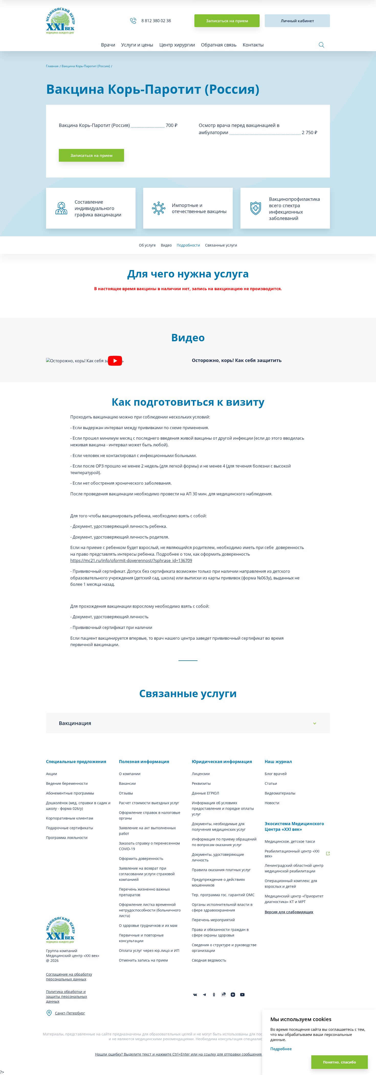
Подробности (188, 245)
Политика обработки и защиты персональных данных (66, 996)
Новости (272, 802)
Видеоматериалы (280, 793)
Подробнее (281, 1048)
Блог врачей (276, 773)
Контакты (253, 45)
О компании (129, 773)
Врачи (108, 45)
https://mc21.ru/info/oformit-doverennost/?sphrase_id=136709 (131, 560)
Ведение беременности (67, 783)
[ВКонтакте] (195, 994)
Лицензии (201, 773)
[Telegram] (204, 994)
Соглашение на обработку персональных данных (69, 976)
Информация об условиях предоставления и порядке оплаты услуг (223, 808)
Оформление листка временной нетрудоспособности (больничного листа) (150, 910)
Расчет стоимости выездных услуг (149, 802)
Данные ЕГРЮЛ (205, 793)
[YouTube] (242, 994)
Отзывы (126, 793)
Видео (166, 245)
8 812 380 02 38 (157, 21)
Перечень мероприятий (213, 919)
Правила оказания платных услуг (221, 869)
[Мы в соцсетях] (214, 994)
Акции (51, 773)
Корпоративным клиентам (69, 818)
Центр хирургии (177, 45)
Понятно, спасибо (339, 1062)
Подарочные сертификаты (69, 827)
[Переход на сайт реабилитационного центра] (328, 853)
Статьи (271, 783)
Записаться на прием (227, 20)
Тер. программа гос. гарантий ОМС (223, 894)
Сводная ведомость (209, 960)
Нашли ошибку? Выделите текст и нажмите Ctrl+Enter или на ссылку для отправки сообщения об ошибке (188, 1054)
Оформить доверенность (141, 858)
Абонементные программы (70, 793)
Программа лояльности (66, 837)
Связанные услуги (221, 245)
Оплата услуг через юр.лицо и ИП (149, 950)
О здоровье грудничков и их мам (148, 925)
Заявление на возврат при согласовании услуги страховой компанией (147, 874)
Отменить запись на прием (143, 960)
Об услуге (147, 245)
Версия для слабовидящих (289, 911)
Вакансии (127, 783)
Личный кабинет (297, 20)
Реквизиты (201, 783)
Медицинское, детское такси (290, 841)
